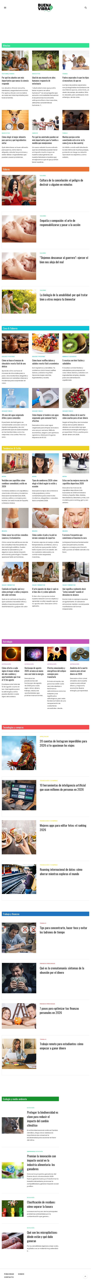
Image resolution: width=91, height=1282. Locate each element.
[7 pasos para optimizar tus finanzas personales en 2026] (19, 1016)
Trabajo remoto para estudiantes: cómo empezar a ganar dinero (61, 1045)
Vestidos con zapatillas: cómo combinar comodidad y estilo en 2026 (14, 483)
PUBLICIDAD (9, 1274)
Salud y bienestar (8, 585)
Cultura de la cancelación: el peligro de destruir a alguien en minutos (61, 182)
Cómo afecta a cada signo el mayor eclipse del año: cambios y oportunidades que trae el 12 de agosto (11, 673)
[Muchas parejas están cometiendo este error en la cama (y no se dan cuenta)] (75, 120)
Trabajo (43, 923)
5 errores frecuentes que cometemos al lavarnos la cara (74, 536)
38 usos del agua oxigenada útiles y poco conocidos (13, 416)
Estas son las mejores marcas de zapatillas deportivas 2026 (75, 482)
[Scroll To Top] (85, 1276)
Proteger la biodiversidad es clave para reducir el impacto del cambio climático (42, 1118)
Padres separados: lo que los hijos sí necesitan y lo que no (75, 79)
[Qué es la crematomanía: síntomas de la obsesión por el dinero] (19, 978)
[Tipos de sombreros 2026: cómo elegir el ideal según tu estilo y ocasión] (45, 463)
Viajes (46, 736)
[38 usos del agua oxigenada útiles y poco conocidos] (15, 398)
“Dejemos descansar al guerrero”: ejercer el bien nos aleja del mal (64, 259)
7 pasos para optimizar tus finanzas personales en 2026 (59, 1010)
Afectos (6, 45)
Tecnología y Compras (48, 781)
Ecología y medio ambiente (15, 1099)
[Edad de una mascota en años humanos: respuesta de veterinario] (45, 61)
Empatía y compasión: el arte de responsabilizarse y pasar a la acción (60, 222)
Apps (41, 736)
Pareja (65, 133)
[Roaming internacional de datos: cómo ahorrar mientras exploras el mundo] (19, 879)
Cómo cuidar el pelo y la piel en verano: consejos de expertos (44, 536)
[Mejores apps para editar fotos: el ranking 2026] (19, 837)
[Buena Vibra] (45, 8)
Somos (21, 1274)
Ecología (30, 1107)
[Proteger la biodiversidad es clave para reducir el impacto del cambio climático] (12, 1125)
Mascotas (36, 73)
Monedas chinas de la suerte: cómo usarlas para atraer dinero (75, 416)
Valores (6, 169)
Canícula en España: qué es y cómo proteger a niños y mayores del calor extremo (15, 591)
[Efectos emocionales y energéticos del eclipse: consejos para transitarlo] (56, 654)
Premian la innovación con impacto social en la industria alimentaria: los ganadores (41, 1162)
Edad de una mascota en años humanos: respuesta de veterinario (43, 80)
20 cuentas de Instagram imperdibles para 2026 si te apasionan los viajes (63, 743)
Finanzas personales (47, 963)
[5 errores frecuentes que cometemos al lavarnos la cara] (75, 518)
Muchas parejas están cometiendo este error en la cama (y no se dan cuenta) (73, 139)
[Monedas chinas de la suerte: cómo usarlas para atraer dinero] (75, 398)
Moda (4, 476)
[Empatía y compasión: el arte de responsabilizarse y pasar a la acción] (19, 229)
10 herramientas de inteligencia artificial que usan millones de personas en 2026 (63, 787)
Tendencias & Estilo (12, 448)
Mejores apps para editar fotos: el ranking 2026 (63, 827)
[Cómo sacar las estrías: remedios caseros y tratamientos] (15, 518)
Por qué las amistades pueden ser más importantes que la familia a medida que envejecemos (45, 139)
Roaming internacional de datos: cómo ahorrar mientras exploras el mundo (61, 871)
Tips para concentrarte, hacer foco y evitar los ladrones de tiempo (63, 929)
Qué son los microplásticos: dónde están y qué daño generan (42, 1236)
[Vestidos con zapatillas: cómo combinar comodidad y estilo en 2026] (15, 463)
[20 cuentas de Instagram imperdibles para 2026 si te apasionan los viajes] (19, 753)
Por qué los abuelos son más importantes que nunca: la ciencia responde (15, 80)
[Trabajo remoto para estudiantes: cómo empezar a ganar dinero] (19, 1054)
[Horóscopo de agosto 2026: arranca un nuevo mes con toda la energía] (34, 654)
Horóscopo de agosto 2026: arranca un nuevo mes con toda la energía (34, 670)
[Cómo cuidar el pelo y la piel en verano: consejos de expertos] (45, 518)
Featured (5, 73)
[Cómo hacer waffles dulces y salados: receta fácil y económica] (45, 343)
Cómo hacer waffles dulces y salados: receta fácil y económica (45, 362)
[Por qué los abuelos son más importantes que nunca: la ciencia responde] (15, 61)
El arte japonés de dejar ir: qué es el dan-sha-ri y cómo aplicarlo (45, 590)
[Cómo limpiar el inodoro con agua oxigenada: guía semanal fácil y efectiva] (45, 398)
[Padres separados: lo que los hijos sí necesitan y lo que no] (75, 61)
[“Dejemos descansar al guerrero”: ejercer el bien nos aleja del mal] (19, 266)
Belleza (4, 531)
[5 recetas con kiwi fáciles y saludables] (75, 343)
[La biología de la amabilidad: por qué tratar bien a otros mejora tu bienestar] (19, 302)
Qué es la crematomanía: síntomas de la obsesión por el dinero (62, 970)
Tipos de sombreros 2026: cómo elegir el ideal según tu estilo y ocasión (44, 483)
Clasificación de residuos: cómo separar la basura (41, 1204)
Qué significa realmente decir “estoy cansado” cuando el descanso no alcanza (74, 591)
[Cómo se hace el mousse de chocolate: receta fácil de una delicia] (15, 343)
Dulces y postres (8, 356)
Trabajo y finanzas (11, 914)
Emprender (31, 1151)
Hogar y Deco (7, 411)
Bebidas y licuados (69, 356)
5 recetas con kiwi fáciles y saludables (73, 362)
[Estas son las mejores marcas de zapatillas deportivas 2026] (75, 463)
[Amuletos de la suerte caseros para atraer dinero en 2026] (79, 654)
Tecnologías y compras (13, 727)
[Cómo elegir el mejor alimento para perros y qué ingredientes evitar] (15, 120)
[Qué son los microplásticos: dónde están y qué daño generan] (12, 1241)
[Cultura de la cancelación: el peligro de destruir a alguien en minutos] (19, 190)
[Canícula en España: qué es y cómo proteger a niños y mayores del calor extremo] (15, 572)
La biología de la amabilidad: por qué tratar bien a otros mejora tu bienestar (64, 296)
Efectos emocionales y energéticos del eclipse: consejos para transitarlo (56, 672)
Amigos (35, 133)
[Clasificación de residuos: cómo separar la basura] (12, 1208)
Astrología (7, 641)
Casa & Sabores (10, 328)
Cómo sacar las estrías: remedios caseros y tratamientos (15, 536)
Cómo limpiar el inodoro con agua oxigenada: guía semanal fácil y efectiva (45, 417)
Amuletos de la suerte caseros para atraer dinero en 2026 (78, 670)
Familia (11, 73)
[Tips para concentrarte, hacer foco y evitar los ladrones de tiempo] (19, 938)
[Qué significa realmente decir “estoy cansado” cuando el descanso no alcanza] (75, 572)
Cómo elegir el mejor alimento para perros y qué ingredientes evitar (14, 139)
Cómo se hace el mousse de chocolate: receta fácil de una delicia (14, 363)
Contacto (9, 1277)
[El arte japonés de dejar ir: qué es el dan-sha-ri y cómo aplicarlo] (45, 572)
